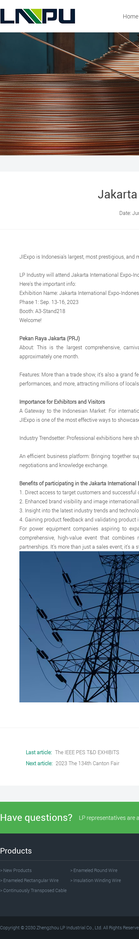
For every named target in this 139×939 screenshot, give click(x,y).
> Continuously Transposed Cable (33, 890)
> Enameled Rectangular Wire (29, 880)
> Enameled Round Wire (93, 870)
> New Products (16, 870)
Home (130, 16)
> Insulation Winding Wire (95, 880)
